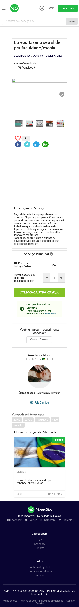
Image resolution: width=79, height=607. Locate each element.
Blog (39, 539)
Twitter (32, 520)
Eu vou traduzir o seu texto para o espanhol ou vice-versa (36, 481)
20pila (16, 419)
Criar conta (68, 8)
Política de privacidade (51, 600)
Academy (39, 544)
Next (62, 94)
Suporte (39, 548)
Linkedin (67, 520)
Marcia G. (31, 359)
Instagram (49, 520)
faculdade (42, 419)
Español (40, 603)
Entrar (50, 8)
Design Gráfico (22, 55)
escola (28, 419)
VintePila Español (40, 567)
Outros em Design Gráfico (47, 55)
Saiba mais (50, 314)
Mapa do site (10, 600)
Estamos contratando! (39, 571)
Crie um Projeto (39, 339)
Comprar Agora (39, 292)
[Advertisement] (39, 178)
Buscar (72, 21)
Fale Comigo (41, 402)
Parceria (39, 575)
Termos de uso (28, 600)
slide (55, 419)
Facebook (16, 520)
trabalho (18, 425)
